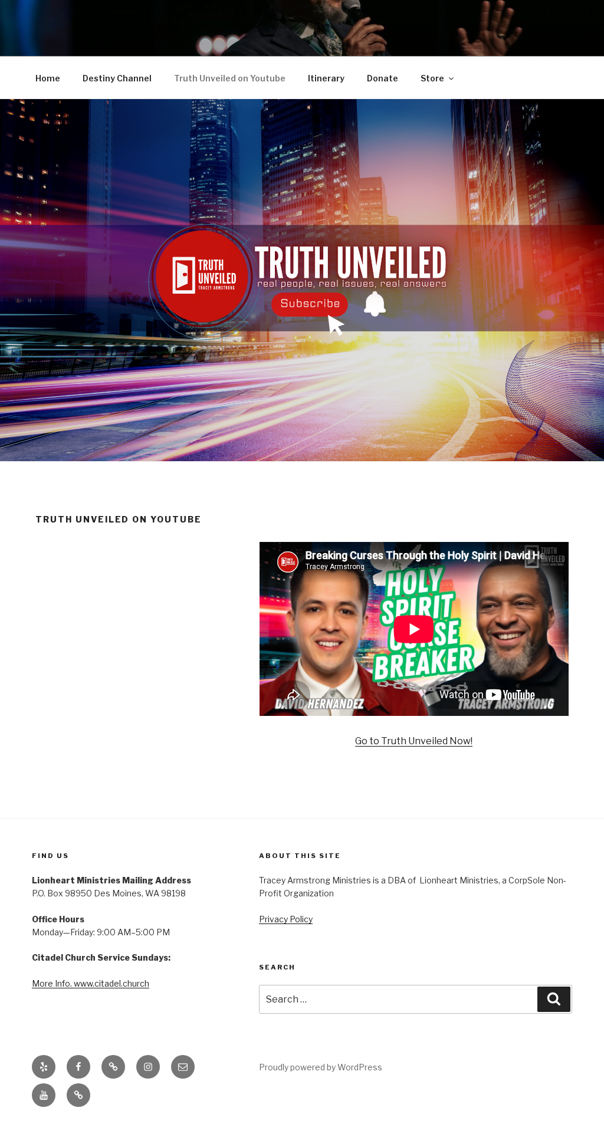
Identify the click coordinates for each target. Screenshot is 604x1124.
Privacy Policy (286, 919)
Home (47, 78)
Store (432, 78)
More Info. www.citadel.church (90, 983)
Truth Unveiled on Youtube (229, 78)
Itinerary (326, 78)
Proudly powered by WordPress (320, 1067)
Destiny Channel (117, 78)
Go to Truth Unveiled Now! (413, 741)
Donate (382, 78)
